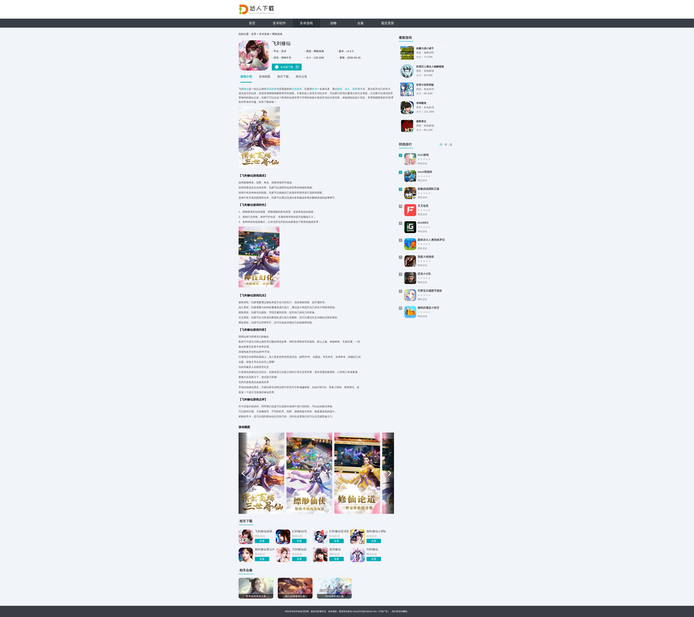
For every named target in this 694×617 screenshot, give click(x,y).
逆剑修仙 (335, 549)
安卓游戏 (306, 23)
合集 (360, 23)
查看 (262, 540)
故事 (274, 88)
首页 (252, 23)
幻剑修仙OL (299, 531)
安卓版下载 (287, 67)
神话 (268, 88)
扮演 (314, 88)
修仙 (246, 88)
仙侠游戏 (297, 88)
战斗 (347, 88)
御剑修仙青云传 (264, 549)
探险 (354, 88)
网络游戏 (277, 34)
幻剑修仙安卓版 (338, 531)
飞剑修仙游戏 (263, 531)
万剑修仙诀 (299, 549)
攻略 (333, 23)
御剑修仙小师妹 (376, 531)
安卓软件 (279, 23)
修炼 (339, 88)
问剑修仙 (372, 549)
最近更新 (387, 23)
